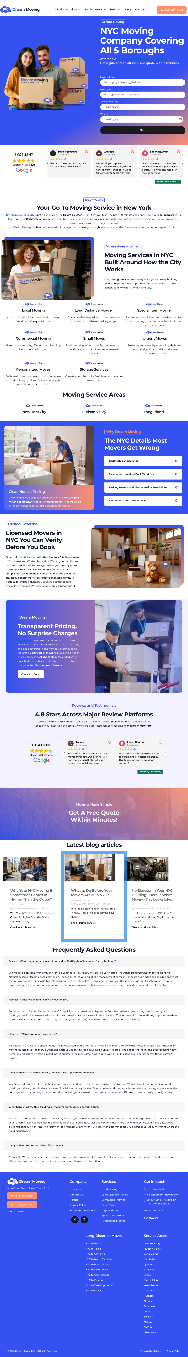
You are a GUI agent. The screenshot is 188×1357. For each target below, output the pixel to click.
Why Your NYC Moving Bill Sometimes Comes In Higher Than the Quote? (32, 895)
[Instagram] (84, 1219)
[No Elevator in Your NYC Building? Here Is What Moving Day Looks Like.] (146, 868)
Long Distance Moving (94, 310)
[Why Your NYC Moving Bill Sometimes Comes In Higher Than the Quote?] (25, 868)
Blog (127, 9)
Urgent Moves (155, 338)
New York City (34, 412)
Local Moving (33, 310)
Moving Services (66, 9)
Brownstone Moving (143, 908)
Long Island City (141, 287)
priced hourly (47, 1045)
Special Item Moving (154, 310)
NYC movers (25, 640)
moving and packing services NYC (142, 59)
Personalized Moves (33, 369)
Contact (140, 9)
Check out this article (22, 927)
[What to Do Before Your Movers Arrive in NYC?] (94, 867)
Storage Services (94, 369)
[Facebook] (75, 1219)
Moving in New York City (19, 215)
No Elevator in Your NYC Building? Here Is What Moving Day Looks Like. (152, 895)
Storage (115, 9)
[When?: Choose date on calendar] (180, 119)
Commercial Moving (33, 338)
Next (143, 130)
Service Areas (93, 9)
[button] (183, 162)
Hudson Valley (94, 412)
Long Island (154, 412)
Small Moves (94, 338)
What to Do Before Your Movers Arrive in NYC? (91, 893)
